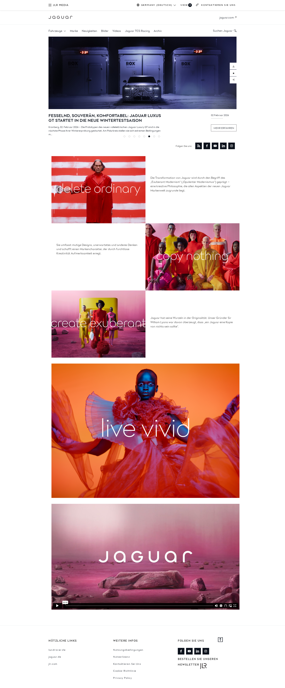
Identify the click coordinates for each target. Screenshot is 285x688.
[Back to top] (220, 640)
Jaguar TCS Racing (137, 31)
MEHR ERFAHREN (224, 128)
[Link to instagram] (231, 146)
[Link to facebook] (207, 146)
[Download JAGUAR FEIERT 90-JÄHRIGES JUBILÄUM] (233, 66)
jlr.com (52, 663)
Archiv (158, 31)
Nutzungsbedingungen (128, 649)
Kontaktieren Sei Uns (127, 663)
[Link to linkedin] (223, 146)
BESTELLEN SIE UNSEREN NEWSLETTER (198, 661)
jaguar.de (54, 656)
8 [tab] (159, 137)
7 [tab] (155, 137)
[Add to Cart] (233, 72)
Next (239, 87)
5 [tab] (145, 137)
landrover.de (56, 649)
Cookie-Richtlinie (124, 670)
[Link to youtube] (215, 146)
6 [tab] (150, 137)
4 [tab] (140, 137)
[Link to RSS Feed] (198, 146)
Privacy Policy (122, 677)
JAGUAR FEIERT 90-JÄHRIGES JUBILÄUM (89, 115)
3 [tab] (135, 137)
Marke (74, 31)
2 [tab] (130, 137)
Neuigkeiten (89, 31)
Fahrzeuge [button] (55, 31)
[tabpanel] (142, 87)
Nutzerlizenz (121, 656)
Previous (46, 87)
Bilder (105, 31)
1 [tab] (125, 137)
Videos (116, 31)
